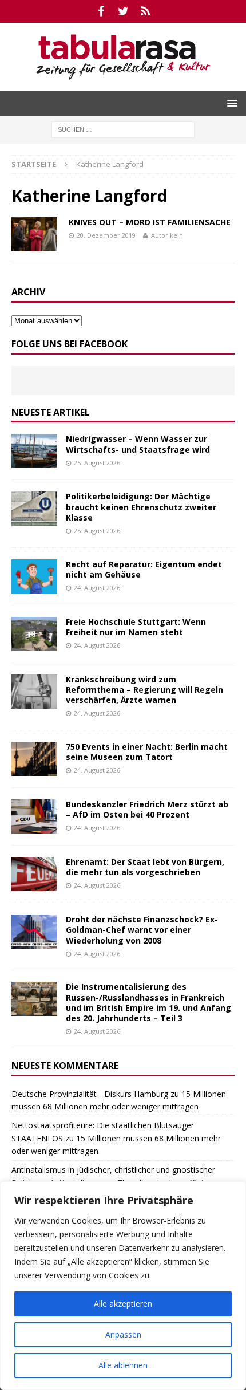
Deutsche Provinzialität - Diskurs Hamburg (89, 1093)
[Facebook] (101, 11)
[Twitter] (123, 11)
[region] (123, 1285)
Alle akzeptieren (123, 1303)
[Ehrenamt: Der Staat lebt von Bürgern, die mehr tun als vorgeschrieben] (34, 874)
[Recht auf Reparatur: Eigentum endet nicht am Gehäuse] (34, 576)
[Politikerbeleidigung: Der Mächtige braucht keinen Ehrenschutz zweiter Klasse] (34, 508)
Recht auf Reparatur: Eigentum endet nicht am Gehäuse (144, 569)
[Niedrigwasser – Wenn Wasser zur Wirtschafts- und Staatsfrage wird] (34, 451)
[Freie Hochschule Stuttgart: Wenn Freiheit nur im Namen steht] (34, 634)
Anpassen (123, 1334)
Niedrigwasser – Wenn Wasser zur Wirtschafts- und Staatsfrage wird (138, 443)
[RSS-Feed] (146, 11)
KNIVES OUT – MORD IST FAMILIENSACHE (150, 222)
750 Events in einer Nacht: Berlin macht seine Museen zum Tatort (147, 751)
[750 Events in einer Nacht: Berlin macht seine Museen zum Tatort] (34, 759)
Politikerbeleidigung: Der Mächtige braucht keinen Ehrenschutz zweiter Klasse (141, 506)
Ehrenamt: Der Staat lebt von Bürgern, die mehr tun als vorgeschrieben (145, 866)
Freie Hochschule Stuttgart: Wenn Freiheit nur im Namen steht (136, 626)
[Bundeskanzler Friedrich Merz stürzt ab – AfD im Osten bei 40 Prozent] (34, 816)
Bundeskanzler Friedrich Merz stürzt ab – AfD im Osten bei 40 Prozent (147, 809)
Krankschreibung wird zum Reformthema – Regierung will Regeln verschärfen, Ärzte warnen (144, 689)
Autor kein (167, 235)
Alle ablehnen (123, 1365)
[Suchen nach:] (123, 128)
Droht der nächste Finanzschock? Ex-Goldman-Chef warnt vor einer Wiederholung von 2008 (142, 929)
